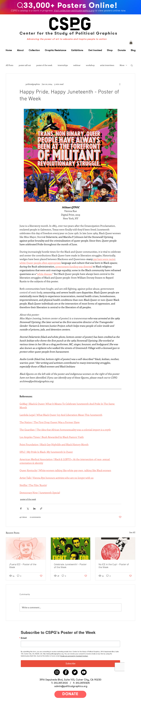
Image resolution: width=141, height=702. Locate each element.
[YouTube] (84, 672)
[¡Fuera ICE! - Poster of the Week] (26, 549)
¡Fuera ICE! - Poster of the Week (22, 566)
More (122, 65)
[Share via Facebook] (21, 508)
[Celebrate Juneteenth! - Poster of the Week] (70, 549)
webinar (76, 65)
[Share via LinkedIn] (34, 508)
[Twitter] (75, 672)
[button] (130, 42)
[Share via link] (41, 508)
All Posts (9, 65)
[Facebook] (66, 672)
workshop (90, 65)
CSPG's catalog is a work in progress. (32, 10)
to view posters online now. (110, 10)
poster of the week (44, 65)
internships (63, 65)
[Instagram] (57, 672)
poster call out (25, 65)
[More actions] (119, 84)
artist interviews (107, 65)
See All (132, 532)
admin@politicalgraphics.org (70, 686)
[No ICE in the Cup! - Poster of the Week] (115, 549)
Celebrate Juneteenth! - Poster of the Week (70, 566)
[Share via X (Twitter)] (27, 508)
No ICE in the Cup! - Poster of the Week (114, 566)
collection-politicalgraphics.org (76, 10)
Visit (56, 10)
